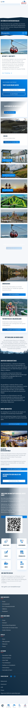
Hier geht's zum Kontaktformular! (10, 588)
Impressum (3, 685)
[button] (1, 2)
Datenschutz (4, 682)
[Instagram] (15, 678)
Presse (2, 691)
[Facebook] (11, 678)
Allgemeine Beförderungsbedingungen (10, 694)
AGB (2, 688)
